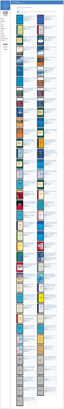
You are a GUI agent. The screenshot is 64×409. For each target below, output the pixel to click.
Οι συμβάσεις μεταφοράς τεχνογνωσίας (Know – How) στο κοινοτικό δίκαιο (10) (51, 326)
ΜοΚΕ (2, 26)
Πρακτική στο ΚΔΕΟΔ (4, 38)
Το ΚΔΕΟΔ (2, 19)
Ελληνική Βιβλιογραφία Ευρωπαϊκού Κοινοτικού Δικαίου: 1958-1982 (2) (29, 398)
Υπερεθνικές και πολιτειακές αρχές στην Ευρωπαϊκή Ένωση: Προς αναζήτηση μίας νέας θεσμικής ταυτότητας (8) (51, 233)
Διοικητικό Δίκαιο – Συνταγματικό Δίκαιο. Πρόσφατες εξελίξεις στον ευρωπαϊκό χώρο (30, 99)
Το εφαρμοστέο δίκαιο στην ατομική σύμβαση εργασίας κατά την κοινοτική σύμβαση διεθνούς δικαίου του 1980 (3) (50, 388)
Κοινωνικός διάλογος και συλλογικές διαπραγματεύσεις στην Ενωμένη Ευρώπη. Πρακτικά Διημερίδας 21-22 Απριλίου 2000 (30, 203)
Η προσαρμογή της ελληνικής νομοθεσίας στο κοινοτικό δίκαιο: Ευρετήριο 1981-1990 (30, 336)
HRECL (2, 31)
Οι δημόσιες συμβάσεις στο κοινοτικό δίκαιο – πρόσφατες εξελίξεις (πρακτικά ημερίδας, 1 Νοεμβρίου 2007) (51, 37)
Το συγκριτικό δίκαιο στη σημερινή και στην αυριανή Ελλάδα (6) (29, 305)
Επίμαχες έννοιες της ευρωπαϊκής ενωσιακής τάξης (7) (29, 285)
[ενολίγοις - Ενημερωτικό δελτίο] (5, 44)
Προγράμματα (3, 28)
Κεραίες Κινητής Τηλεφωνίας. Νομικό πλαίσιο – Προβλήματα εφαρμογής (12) (30, 27)
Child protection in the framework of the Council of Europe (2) (29, 161)
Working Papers (28, 40)
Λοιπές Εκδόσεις (49, 39)
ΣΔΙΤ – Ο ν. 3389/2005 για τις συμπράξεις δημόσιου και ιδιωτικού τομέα (30, 68)
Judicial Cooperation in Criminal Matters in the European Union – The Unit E (30, 150)
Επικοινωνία (3, 40)
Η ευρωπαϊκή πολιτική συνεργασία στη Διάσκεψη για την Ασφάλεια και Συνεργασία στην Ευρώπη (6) (29, 378)
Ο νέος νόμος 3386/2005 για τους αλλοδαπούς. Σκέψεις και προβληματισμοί (30, 47)
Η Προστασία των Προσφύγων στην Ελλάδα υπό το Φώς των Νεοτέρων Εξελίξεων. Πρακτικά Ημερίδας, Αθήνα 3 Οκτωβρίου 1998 (30, 275)
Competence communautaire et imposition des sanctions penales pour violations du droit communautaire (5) (51, 109)
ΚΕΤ (1, 23)
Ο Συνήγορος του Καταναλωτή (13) (50, 26)
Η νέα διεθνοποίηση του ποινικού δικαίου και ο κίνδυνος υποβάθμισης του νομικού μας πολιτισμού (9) (51, 223)
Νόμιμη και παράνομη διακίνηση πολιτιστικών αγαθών (28, 192)
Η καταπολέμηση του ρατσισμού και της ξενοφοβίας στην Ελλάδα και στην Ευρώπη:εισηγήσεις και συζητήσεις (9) (50, 212)
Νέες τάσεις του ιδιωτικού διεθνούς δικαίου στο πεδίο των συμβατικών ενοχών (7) (29, 367)
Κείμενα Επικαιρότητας (50, 214)
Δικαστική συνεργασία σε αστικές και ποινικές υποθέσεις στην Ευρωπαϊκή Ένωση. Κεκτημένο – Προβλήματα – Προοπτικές (29, 58)
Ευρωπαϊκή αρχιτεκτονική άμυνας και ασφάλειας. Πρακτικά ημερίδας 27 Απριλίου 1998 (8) (29, 243)
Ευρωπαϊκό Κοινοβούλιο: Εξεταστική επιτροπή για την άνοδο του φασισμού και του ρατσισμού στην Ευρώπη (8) (51, 357)
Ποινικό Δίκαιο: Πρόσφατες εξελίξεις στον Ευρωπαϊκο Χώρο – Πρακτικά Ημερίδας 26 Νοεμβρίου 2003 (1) (50, 99)
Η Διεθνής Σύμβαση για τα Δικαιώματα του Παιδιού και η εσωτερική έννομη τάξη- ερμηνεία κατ (51, 171)
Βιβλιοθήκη (3, 21)
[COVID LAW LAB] (5, 47)
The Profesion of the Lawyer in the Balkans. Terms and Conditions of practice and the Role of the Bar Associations (30, 264)
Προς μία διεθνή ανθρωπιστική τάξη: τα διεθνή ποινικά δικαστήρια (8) (30, 233)
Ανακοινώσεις (3, 35)
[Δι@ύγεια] (5, 49)
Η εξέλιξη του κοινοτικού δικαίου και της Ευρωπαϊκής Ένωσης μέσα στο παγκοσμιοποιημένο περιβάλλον (30, 89)
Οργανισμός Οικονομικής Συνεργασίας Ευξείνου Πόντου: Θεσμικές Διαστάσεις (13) (30, 212)
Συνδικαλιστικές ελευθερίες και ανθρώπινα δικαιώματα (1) (49, 346)
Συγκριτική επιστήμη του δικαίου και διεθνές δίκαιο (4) (50, 336)
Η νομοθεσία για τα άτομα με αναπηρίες (30, 119)
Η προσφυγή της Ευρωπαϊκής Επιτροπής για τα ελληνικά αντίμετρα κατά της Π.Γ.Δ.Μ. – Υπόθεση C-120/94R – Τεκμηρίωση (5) (51, 285)
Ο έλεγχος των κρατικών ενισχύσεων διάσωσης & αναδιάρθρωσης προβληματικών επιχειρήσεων (50, 68)
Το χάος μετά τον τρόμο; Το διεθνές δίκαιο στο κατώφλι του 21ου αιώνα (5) (50, 316)
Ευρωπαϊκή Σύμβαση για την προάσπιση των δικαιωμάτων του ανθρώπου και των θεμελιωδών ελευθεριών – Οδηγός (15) (30, 182)
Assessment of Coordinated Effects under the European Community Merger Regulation (30, 37)
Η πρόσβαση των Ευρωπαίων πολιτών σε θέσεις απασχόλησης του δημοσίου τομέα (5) (30, 316)
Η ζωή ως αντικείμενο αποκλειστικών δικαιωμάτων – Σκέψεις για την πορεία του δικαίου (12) (50, 120)
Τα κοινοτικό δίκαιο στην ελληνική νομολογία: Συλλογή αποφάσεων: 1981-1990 (30, 347)
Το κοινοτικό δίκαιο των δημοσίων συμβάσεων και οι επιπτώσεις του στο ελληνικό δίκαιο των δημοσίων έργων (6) (51, 295)
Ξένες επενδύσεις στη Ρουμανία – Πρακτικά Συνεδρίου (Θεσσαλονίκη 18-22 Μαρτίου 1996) (30, 254)
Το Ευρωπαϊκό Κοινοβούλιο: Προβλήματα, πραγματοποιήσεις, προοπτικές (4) (30, 388)
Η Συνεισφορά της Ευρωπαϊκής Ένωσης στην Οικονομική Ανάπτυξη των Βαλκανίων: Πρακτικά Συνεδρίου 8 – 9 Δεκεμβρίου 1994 (50, 244)
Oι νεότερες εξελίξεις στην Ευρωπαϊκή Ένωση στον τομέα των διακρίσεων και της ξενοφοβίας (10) (50, 161)
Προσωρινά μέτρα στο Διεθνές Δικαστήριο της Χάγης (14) (49, 202)
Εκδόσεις (2, 33)
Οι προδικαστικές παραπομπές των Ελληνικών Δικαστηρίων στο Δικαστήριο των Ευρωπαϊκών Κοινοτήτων (30, 109)
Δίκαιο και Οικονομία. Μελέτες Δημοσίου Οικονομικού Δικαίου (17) (30, 16)
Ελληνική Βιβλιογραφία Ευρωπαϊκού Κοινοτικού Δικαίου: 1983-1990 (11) (29, 326)
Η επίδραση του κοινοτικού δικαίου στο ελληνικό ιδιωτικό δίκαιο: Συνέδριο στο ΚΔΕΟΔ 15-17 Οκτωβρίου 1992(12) (30, 295)
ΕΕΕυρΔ (2, 30)
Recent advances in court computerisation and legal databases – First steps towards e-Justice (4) (51, 130)
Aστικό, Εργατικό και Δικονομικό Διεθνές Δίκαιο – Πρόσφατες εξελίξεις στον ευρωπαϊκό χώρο (51, 78)
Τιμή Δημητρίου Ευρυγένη (50, 236)
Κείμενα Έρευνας (28, 28)
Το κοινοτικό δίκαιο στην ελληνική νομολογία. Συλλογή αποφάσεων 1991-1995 (29, 171)
